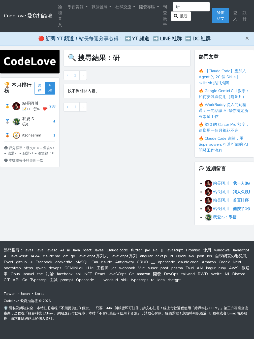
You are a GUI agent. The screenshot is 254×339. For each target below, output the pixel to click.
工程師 (102, 268)
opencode (166, 262)
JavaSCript (117, 274)
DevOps (171, 274)
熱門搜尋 (12, 250)
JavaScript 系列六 (93, 256)
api (78, 274)
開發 (157, 274)
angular (146, 256)
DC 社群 (201, 38)
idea (161, 280)
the (40, 274)
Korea (39, 293)
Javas (99, 250)
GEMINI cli (73, 268)
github (21, 262)
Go (24, 280)
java (39, 250)
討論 (50, 274)
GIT (7, 280)
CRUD (142, 262)
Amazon (209, 262)
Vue (141, 268)
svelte (216, 274)
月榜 (50, 88)
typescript (139, 280)
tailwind (188, 274)
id (171, 256)
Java (76, 250)
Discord (238, 274)
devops (55, 268)
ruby (222, 268)
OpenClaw (185, 256)
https (28, 268)
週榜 (39, 88)
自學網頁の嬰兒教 (231, 256)
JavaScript (19, 256)
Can (95, 262)
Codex (224, 262)
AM (200, 268)
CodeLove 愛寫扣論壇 (28, 15)
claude (106, 262)
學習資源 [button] (76, 7)
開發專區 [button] (147, 7)
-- (98, 280)
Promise (193, 250)
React (100, 274)
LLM (90, 268)
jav (147, 250)
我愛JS (28, 119)
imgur (211, 268)
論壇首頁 (60, 16)
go (73, 256)
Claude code (117, 250)
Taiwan (9, 293)
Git (131, 274)
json (200, 256)
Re (155, 250)
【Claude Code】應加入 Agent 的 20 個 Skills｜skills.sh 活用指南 (222, 77)
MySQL (82, 262)
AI (62, 250)
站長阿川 (30, 103)
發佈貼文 (220, 15)
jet (113, 268)
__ (153, 262)
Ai (5, 256)
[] (162, 250)
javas (29, 250)
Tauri (190, 268)
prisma (177, 268)
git (65, 256)
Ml (227, 274)
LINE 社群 (171, 38)
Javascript (241, 250)
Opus (15, 274)
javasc (51, 250)
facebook (65, 274)
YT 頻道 (140, 38)
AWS (234, 268)
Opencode (85, 280)
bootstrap (12, 268)
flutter (136, 250)
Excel (8, 262)
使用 (207, 250)
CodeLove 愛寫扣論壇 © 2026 (27, 301)
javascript (174, 250)
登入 (235, 16)
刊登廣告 (165, 16)
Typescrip (38, 280)
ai (68, 250)
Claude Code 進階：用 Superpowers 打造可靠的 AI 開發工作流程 (223, 144)
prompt (67, 280)
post (164, 268)
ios (209, 256)
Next (237, 262)
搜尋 (183, 16)
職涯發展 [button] (100, 7)
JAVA (35, 256)
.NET (88, 274)
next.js (161, 256)
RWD (203, 274)
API (16, 280)
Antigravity (124, 262)
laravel (28, 274)
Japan (25, 293)
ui (31, 262)
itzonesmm (31, 135)
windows (222, 250)
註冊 (245, 16)
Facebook (43, 262)
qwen (41, 268)
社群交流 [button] (123, 7)
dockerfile (63, 262)
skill (124, 280)
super (153, 268)
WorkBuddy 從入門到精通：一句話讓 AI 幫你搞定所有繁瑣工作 (223, 110)
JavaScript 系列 (124, 256)
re (153, 280)
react (87, 250)
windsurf (110, 280)
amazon (143, 274)
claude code (188, 262)
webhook (127, 268)
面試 (54, 280)
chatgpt (174, 280)
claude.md (51, 256)
